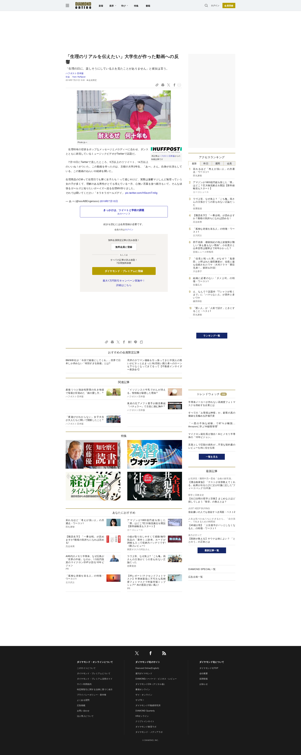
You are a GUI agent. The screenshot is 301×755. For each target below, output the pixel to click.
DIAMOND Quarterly (145, 710)
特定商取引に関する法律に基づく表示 (94, 689)
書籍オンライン (142, 689)
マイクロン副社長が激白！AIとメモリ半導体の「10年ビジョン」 (211, 435)
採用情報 (203, 678)
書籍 (148, 5)
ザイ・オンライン (143, 694)
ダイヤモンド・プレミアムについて (93, 673)
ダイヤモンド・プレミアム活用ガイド (94, 678)
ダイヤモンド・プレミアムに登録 (124, 271)
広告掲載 (81, 705)
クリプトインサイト (144, 721)
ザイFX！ (140, 699)
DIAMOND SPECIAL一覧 (202, 569)
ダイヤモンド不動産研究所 (148, 705)
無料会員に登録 (123, 247)
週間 (217, 163)
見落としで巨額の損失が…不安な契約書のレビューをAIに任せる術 (211, 446)
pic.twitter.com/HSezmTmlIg (141, 193)
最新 (194, 163)
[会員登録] (228, 5)
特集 (136, 5)
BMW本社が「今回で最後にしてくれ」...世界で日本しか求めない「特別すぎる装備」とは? (93, 361)
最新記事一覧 (212, 550)
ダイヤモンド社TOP (208, 667)
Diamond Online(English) (147, 667)
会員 (229, 163)
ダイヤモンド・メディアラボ (149, 731)
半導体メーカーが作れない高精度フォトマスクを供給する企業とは (211, 403)
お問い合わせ (83, 710)
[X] (137, 654)
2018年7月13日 (109, 201)
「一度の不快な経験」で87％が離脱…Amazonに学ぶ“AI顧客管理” (211, 425)
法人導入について (85, 715)
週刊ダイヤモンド (143, 673)
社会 (68, 76)
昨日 (205, 163)
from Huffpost (78, 76)
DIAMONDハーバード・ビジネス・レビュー (156, 678)
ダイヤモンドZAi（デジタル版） (150, 683)
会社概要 (203, 673)
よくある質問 (83, 699)
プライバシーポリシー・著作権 (91, 694)
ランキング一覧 (211, 335)
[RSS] (164, 654)
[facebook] (150, 654)
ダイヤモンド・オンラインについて (95, 661)
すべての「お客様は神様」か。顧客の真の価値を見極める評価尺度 (211, 414)
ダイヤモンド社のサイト (147, 661)
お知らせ (203, 683)
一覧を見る (212, 456)
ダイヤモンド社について (211, 661)
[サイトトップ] (83, 5)
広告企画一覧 (195, 576)
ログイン (215, 5)
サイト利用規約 (84, 683)
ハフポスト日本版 (75, 73)
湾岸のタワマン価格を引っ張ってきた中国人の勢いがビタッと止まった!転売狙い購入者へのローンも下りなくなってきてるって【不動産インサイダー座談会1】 (154, 364)
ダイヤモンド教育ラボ (145, 726)
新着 (101, 5)
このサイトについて (86, 667)
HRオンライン (142, 715)
